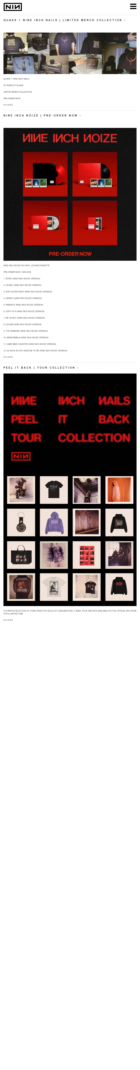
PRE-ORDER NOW (11, 99)
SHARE (8, 105)
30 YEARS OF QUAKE (13, 86)
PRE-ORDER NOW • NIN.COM (17, 272)
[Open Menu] (133, 6)
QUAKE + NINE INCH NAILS (16, 79)
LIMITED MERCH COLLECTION (17, 92)
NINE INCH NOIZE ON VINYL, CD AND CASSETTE (26, 266)
